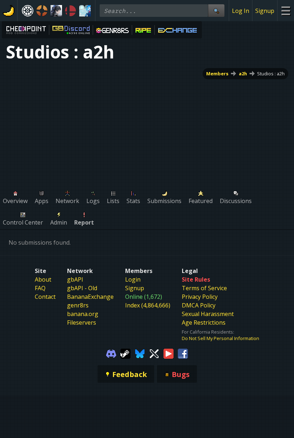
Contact (45, 297)
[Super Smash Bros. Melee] (70, 11)
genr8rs (78, 305)
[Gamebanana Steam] (125, 353)
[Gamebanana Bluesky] (140, 353)
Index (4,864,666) (147, 305)
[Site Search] (216, 10)
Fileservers (81, 322)
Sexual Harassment (208, 314)
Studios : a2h (271, 73)
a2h (243, 73)
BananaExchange (90, 297)
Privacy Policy (200, 297)
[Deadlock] (27, 11)
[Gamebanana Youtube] (168, 353)
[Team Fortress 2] (42, 11)
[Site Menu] (285, 10)
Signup (264, 11)
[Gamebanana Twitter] (154, 353)
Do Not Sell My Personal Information (220, 338)
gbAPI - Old (82, 288)
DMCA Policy (198, 305)
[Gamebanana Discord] (111, 353)
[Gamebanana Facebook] (183, 353)
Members (217, 73)
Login (133, 279)
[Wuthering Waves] (56, 11)
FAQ (40, 288)
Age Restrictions (204, 322)
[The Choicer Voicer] (85, 11)
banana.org (82, 314)
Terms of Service (204, 288)
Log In (240, 11)
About (43, 279)
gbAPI (75, 279)
